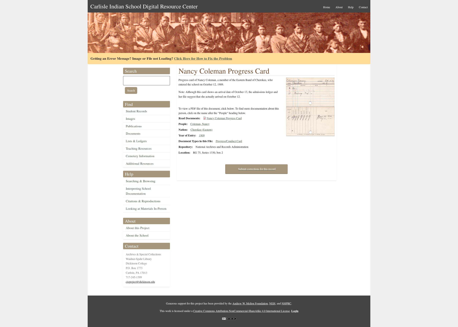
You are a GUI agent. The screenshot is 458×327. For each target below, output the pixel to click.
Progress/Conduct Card (229, 141)
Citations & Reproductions (143, 201)
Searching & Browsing (140, 181)
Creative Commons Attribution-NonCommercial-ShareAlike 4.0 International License (241, 311)
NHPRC (286, 303)
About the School (137, 235)
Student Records (136, 111)
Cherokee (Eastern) (201, 129)
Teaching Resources (139, 148)
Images (130, 118)
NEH (272, 303)
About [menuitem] (339, 7)
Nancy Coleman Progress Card (224, 118)
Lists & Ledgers (136, 141)
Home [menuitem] (326, 7)
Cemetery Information (140, 156)
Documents (133, 133)
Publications (134, 126)
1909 (202, 135)
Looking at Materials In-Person (146, 208)
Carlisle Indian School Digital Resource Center (144, 6)
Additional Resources (140, 163)
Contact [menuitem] (363, 7)
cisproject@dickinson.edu (140, 282)
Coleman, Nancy (199, 124)
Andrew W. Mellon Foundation (250, 303)
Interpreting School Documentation (138, 191)
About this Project (137, 228)
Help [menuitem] (351, 7)
